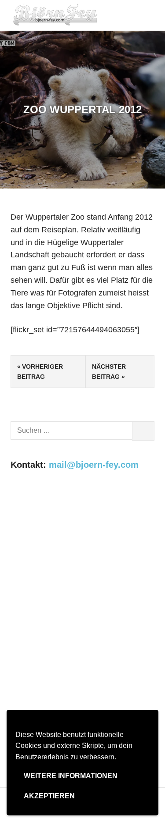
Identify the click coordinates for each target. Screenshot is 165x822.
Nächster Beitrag (109, 371)
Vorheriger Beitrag (40, 371)
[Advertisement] (82, 571)
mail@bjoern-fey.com (94, 465)
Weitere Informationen (70, 775)
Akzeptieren (49, 796)
